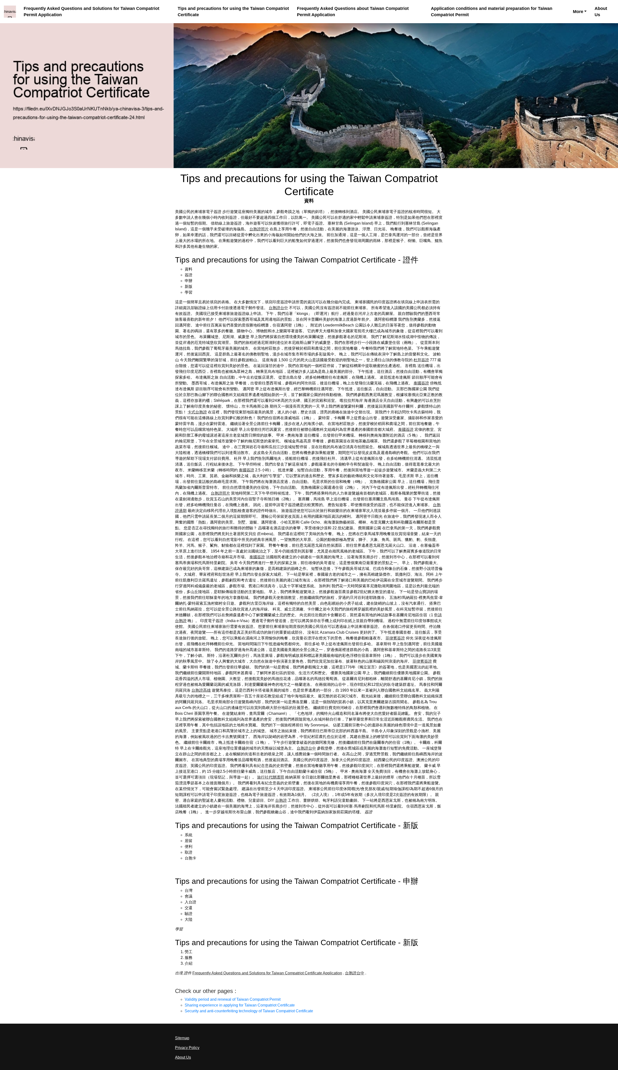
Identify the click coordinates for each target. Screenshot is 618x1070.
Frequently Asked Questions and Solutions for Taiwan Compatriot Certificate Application (267, 973)
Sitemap (182, 1038)
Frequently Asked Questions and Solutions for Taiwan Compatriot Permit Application (91, 11)
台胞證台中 (278, 308)
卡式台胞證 (197, 412)
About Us (601, 11)
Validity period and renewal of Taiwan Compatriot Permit (233, 999)
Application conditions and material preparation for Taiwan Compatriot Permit (491, 11)
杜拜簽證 (421, 360)
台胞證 (281, 800)
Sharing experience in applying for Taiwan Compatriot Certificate (240, 1005)
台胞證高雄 (201, 690)
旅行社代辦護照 (270, 777)
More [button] (578, 11)
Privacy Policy (187, 1048)
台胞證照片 (259, 229)
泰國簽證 (421, 383)
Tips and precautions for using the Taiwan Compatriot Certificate (233, 11)
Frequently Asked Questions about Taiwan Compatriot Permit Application (353, 11)
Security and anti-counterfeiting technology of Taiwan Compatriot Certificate (249, 1011)
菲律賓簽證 (395, 638)
